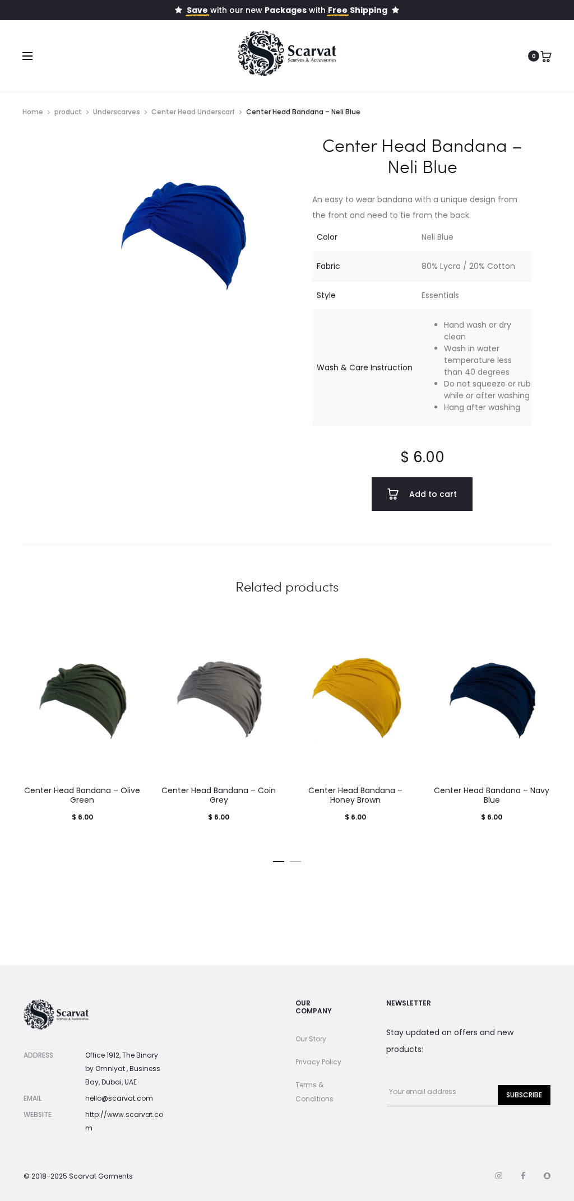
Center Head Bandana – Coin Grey (218, 795)
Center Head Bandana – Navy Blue (491, 795)
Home (32, 112)
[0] (546, 56)
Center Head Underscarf (193, 112)
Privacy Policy (318, 1062)
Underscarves (116, 112)
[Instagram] (499, 1176)
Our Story (310, 1039)
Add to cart (432, 494)
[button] (278, 859)
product (68, 112)
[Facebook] (523, 1176)
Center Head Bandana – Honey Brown (355, 795)
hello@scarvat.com (119, 1098)
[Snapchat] (547, 1176)
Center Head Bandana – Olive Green (82, 795)
